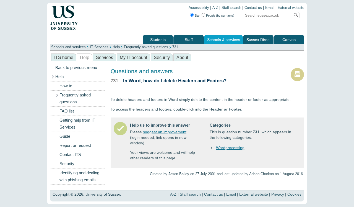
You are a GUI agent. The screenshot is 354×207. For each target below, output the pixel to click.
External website (291, 8)
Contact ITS (70, 154)
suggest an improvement (164, 132)
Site (196, 15)
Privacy (277, 194)
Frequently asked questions (146, 47)
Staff (189, 40)
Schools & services (223, 40)
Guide (64, 136)
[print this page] (297, 80)
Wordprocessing (230, 147)
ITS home (63, 57)
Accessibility (199, 8)
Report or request (75, 145)
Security (162, 57)
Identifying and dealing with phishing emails (79, 176)
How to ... (68, 86)
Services (104, 57)
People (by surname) (220, 15)
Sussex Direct (258, 40)
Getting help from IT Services (77, 123)
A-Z (215, 8)
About (182, 57)
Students (158, 40)
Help (116, 47)
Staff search (231, 8)
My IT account (133, 57)
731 (175, 47)
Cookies (294, 194)
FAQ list (66, 111)
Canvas (289, 40)
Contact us (253, 8)
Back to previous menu (76, 67)
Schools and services (68, 47)
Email (269, 8)
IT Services (99, 47)
